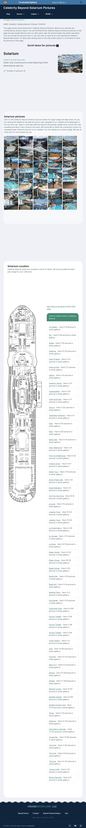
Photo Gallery (54, 641)
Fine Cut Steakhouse (57, 456)
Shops (51, 713)
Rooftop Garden (55, 697)
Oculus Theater (55, 617)
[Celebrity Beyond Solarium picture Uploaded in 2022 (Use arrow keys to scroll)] (70, 162)
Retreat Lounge (55, 689)
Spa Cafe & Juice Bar (57, 729)
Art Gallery (53, 327)
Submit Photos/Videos (52, 813)
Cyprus (52, 407)
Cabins (34, 14)
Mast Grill (53, 584)
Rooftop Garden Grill (57, 705)
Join (66, 813)
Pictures (34, 24)
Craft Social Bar (55, 399)
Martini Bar (53, 576)
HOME (5, 24)
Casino (51, 375)
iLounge (52, 504)
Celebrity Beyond (23, 24)
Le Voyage (53, 536)
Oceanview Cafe (55, 608)
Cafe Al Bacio (54, 359)
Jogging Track (54, 512)
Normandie (53, 600)
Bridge (51, 343)
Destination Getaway (57, 415)
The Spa (52, 761)
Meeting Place (54, 592)
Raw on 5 (53, 665)
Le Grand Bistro (55, 528)
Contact (36, 813)
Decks (19, 14)
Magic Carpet (54, 552)
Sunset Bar (53, 737)
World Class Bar (55, 777)
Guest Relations (55, 488)
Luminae (52, 544)
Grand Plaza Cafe (56, 480)
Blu (50, 335)
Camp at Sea (54, 367)
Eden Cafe (53, 440)
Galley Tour (53, 472)
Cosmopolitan (54, 391)
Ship (8, 14)
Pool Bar (52, 657)
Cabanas (52, 351)
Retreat (52, 673)
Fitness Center (54, 464)
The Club (52, 745)
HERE (70, 130)
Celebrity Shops (55, 383)
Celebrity (12, 24)
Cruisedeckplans (27, 2)
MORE (48, 14)
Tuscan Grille (54, 769)
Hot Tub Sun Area (56, 496)
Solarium (52, 721)
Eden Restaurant (55, 448)
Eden (51, 424)
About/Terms (23, 813)
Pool (51, 649)
